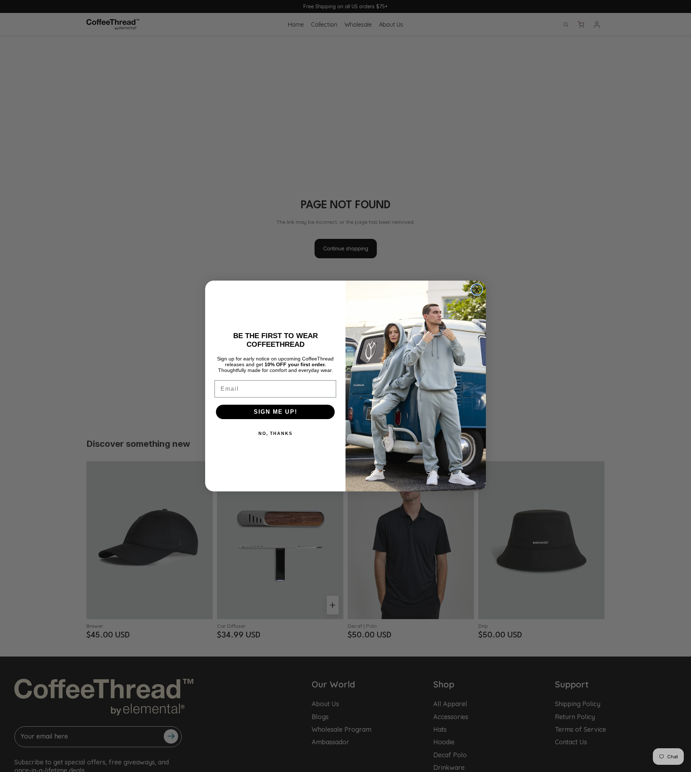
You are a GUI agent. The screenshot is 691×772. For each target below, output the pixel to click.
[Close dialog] (476, 289)
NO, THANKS (275, 433)
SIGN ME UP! (275, 412)
